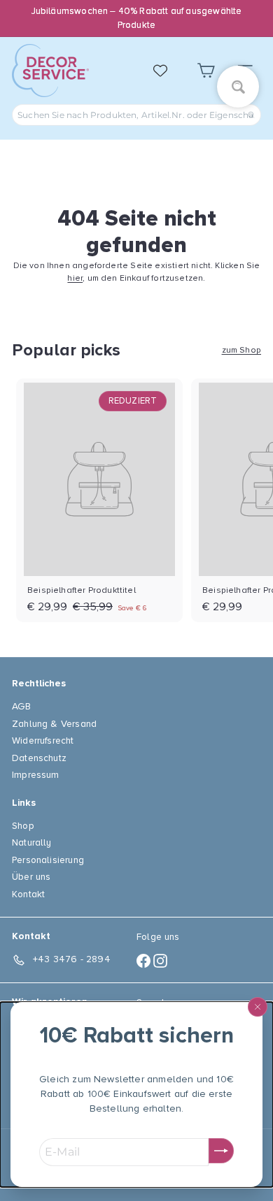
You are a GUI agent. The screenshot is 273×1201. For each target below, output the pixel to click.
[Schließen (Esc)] (257, 1007)
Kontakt (28, 894)
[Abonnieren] (221, 1150)
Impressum (35, 775)
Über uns (31, 877)
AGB (21, 706)
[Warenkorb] (206, 70)
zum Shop (241, 350)
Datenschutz (39, 758)
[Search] (251, 115)
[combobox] (136, 115)
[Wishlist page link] (167, 71)
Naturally (32, 842)
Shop (23, 826)
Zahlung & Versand (54, 724)
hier (75, 278)
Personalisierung (48, 860)
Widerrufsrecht (43, 740)
